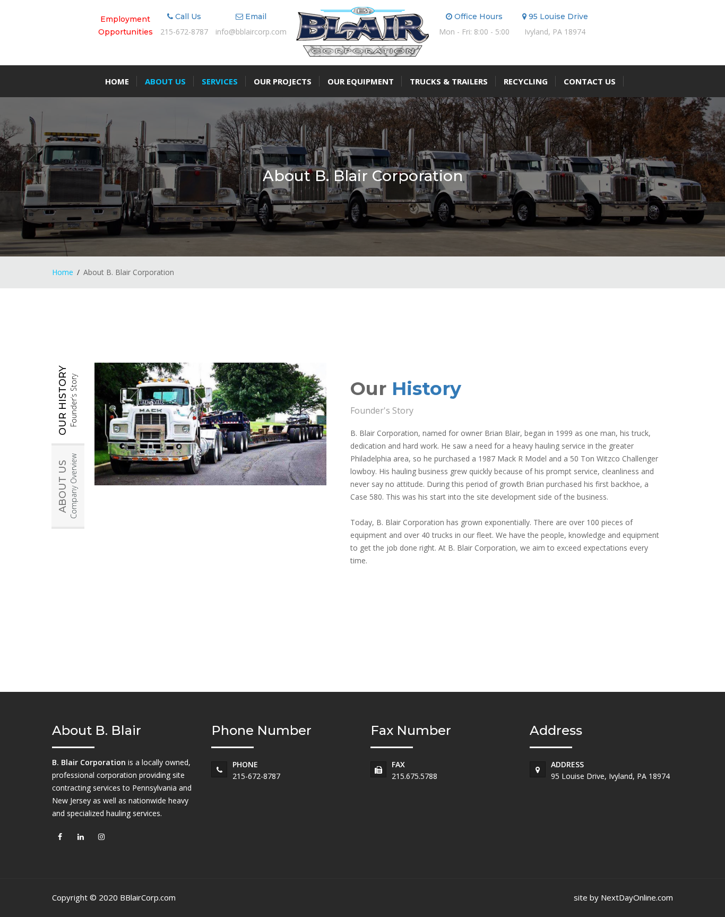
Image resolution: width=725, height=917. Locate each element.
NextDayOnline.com (637, 897)
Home (117, 81)
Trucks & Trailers (449, 81)
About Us (165, 81)
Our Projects (283, 81)
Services (220, 81)
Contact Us (590, 81)
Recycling (526, 81)
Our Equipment (360, 81)
